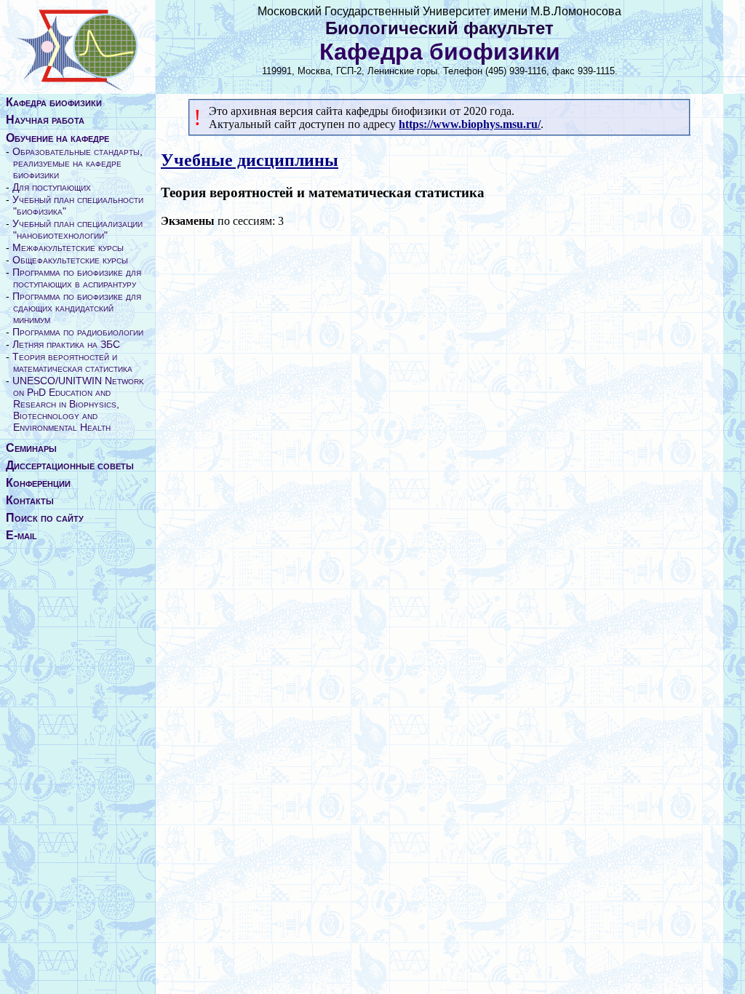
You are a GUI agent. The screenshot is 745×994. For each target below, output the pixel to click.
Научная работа (45, 120)
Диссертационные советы (70, 465)
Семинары (31, 448)
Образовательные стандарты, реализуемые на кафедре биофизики (77, 163)
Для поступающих (51, 187)
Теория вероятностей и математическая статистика (72, 362)
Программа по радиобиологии (77, 332)
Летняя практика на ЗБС (66, 344)
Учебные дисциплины (249, 160)
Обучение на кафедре (57, 138)
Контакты (30, 500)
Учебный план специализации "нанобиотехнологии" (77, 229)
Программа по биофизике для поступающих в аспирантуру (76, 278)
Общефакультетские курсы (70, 260)
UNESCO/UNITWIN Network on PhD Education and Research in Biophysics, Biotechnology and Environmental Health (78, 404)
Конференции (38, 483)
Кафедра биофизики (54, 102)
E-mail (21, 535)
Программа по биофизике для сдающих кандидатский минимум (76, 307)
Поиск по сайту (45, 518)
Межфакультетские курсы (68, 247)
